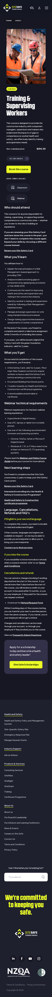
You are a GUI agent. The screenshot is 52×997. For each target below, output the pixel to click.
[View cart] (31, 8)
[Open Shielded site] (40, 972)
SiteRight (8, 781)
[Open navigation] (46, 8)
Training (9, 20)
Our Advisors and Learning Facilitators (22, 822)
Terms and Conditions (14, 844)
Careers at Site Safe (13, 833)
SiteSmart (9, 786)
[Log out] (39, 8)
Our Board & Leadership (15, 817)
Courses (18, 20)
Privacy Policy (10, 849)
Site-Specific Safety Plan (16, 729)
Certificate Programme (15, 797)
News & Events (11, 828)
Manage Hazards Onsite (15, 740)
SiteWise (8, 775)
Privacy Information (36, 984)
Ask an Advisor (11, 755)
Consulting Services (13, 770)
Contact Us (9, 839)
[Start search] (43, 877)
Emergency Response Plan (16, 734)
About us (8, 812)
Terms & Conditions (15, 984)
